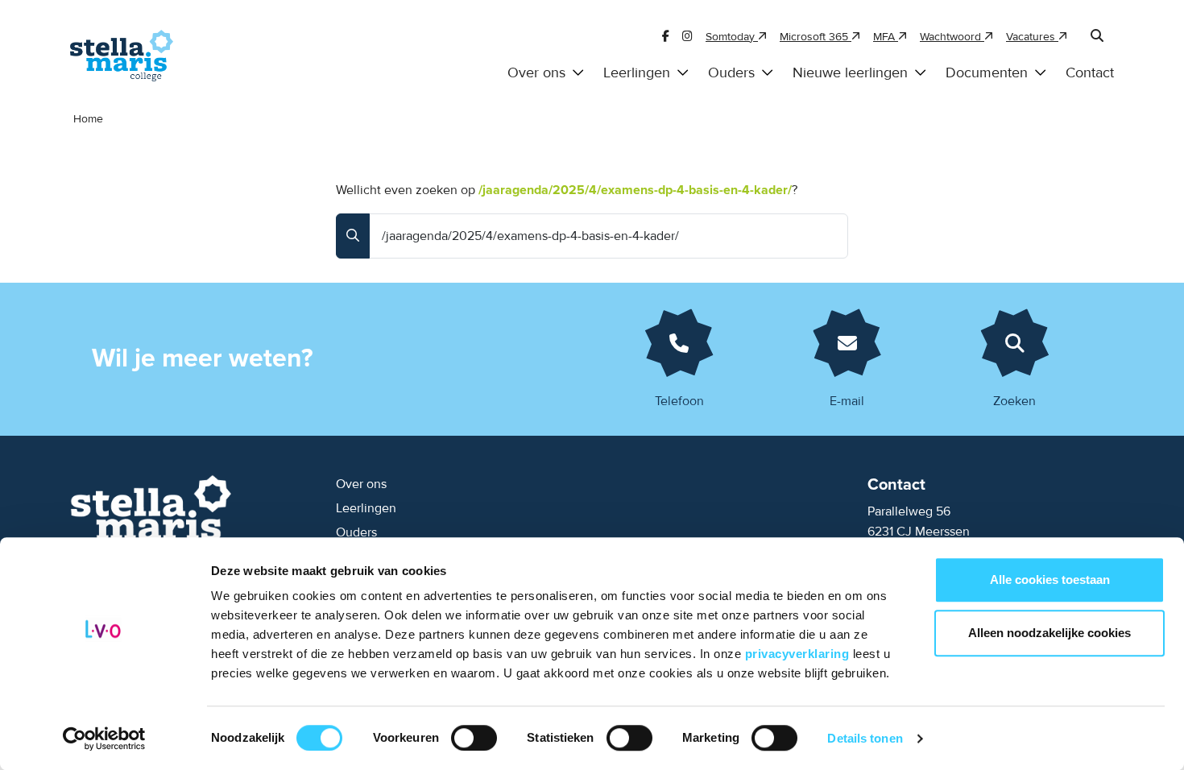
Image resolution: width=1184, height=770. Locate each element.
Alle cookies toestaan (1050, 579)
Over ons (536, 72)
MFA (885, 36)
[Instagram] (687, 36)
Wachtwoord (952, 36)
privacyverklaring (799, 653)
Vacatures (1032, 36)
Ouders (731, 72)
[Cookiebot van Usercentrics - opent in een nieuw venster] (104, 739)
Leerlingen (636, 72)
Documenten (987, 72)
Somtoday (732, 36)
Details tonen (864, 738)
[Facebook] (665, 36)
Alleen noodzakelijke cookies (1049, 633)
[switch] (474, 738)
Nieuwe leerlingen (850, 72)
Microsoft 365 (815, 36)
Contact (1090, 72)
